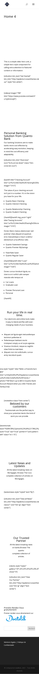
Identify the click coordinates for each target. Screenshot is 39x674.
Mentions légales (10, 642)
